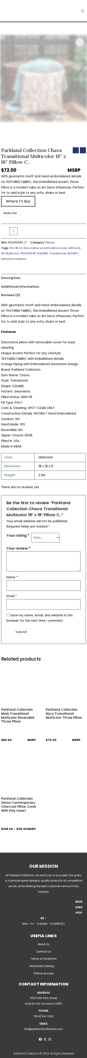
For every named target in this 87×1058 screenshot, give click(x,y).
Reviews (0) (10, 295)
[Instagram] (50, 1039)
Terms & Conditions (44, 959)
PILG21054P (28, 253)
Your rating (17, 535)
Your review (18, 548)
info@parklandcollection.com (43, 1029)
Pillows (50, 242)
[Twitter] (45, 1039)
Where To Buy (18, 201)
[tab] (43, 278)
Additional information (20, 287)
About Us (43, 944)
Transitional (57, 253)
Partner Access (44, 973)
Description (10, 278)
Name (12, 577)
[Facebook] (40, 1039)
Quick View (21, 702)
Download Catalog (42, 966)
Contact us (43, 951)
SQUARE (42, 253)
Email (11, 596)
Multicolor (12, 253)
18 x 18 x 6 (16, 248)
